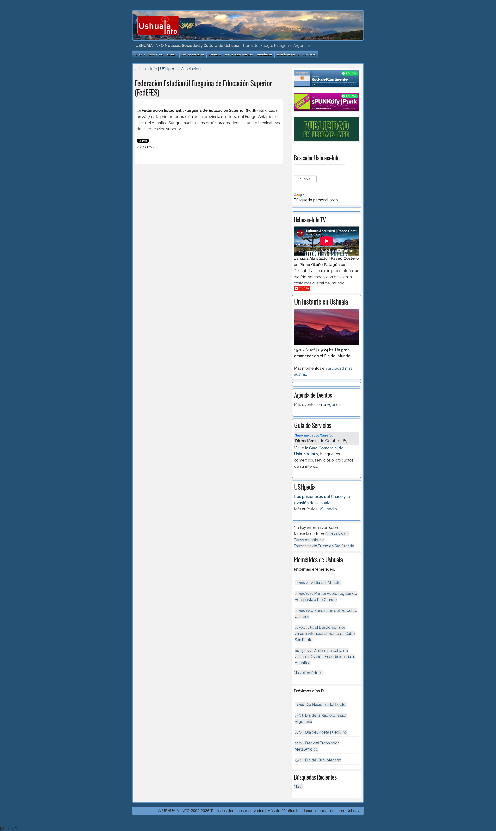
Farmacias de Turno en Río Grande (324, 546)
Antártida (156, 54)
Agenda (172, 54)
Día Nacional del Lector (321, 704)
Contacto (309, 54)
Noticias (139, 54)
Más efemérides (308, 672)
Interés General (288, 54)
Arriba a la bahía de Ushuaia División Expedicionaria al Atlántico (325, 656)
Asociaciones (192, 68)
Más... (298, 786)
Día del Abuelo (318, 582)
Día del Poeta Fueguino (321, 732)
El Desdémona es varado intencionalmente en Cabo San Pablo (325, 633)
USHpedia (215, 54)
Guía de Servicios (193, 54)
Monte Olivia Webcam (239, 54)
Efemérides (264, 54)
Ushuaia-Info (146, 68)
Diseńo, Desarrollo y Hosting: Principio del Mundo (176, 821)
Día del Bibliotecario (318, 760)
